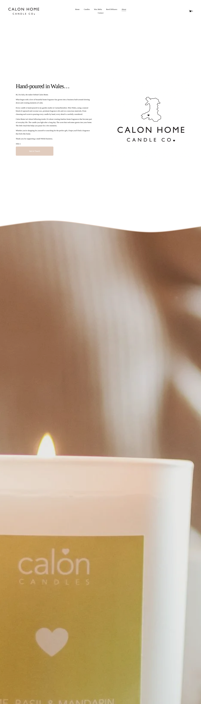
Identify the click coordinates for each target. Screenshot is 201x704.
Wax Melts (98, 9)
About (124, 9)
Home (77, 9)
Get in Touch (34, 151)
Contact (101, 13)
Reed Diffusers (111, 9)
